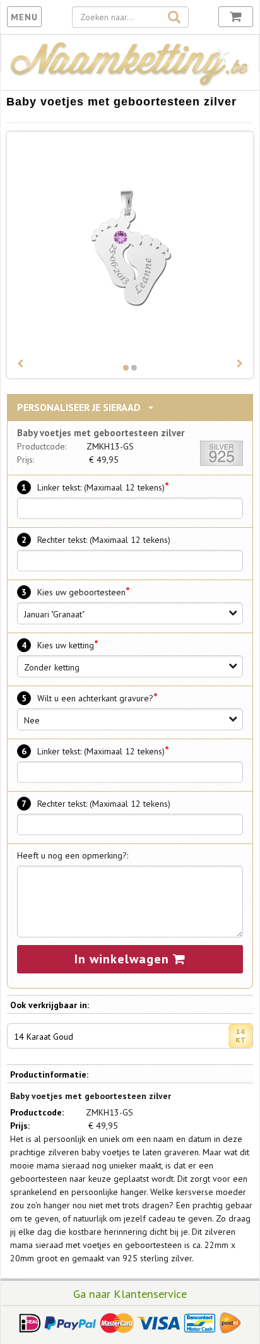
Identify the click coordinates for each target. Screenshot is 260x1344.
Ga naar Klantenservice (130, 1293)
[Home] (130, 83)
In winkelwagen (123, 959)
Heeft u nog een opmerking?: (72, 855)
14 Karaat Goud (43, 1036)
